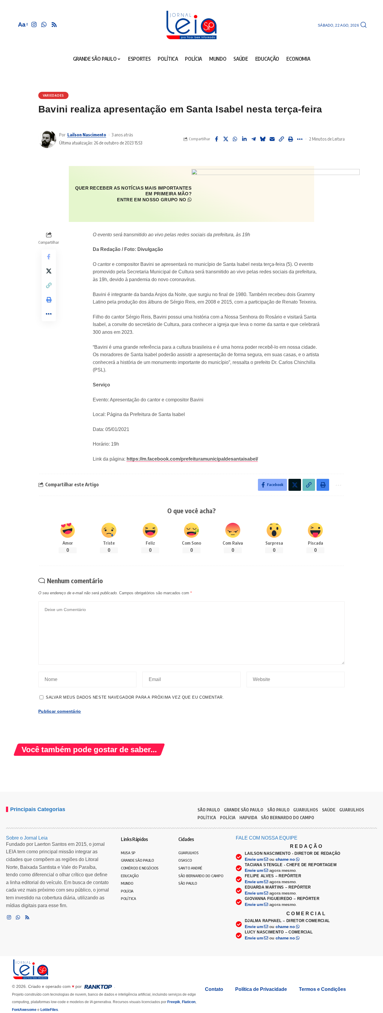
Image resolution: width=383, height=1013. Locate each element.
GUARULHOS (305, 809)
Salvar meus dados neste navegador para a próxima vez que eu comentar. (135, 697)
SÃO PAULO (208, 809)
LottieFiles (49, 1010)
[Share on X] (225, 139)
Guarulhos (351, 809)
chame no (286, 859)
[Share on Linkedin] (244, 139)
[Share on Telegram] (253, 139)
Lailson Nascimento (86, 134)
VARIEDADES (53, 95)
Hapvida (248, 817)
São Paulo (278, 809)
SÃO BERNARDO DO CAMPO (287, 817)
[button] (22, 25)
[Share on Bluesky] (263, 139)
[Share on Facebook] (216, 139)
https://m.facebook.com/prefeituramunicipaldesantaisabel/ (192, 458)
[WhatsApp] (44, 25)
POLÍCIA (227, 817)
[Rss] (54, 25)
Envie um (254, 859)
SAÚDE (328, 809)
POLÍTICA (206, 817)
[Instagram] (34, 25)
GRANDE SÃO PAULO (243, 809)
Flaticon (188, 1002)
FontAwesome (24, 1010)
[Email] (272, 139)
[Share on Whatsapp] (235, 139)
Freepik (173, 1002)
